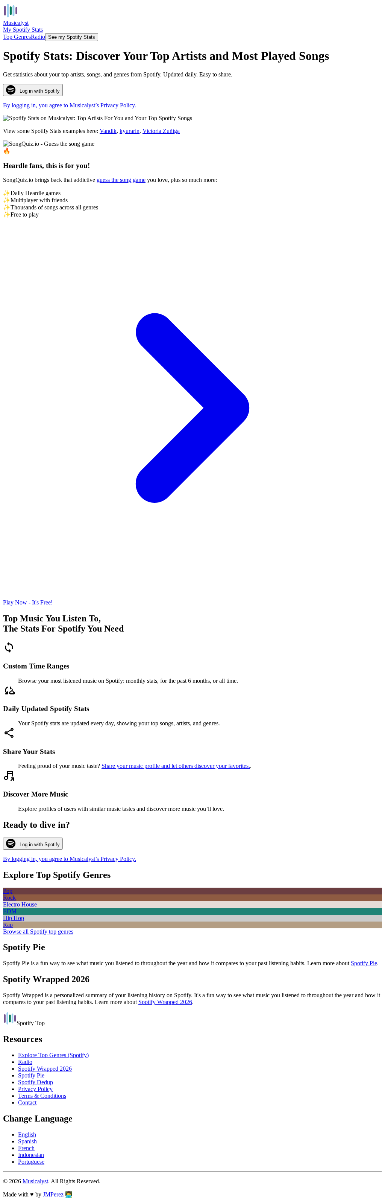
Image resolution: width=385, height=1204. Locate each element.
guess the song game (121, 180)
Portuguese (31, 1161)
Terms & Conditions (42, 1096)
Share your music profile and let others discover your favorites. (176, 766)
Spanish (27, 1141)
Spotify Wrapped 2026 (165, 1002)
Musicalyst (35, 1181)
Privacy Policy (35, 1089)
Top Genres (17, 37)
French (26, 1148)
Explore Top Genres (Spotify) (53, 1055)
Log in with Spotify (40, 91)
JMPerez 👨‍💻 (58, 1194)
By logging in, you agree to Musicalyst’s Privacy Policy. (69, 105)
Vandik (108, 131)
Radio (38, 37)
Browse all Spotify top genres (38, 931)
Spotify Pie (364, 963)
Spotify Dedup (35, 1082)
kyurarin (129, 131)
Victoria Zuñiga (161, 131)
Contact (27, 1102)
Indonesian (31, 1155)
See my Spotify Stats (71, 37)
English (27, 1134)
